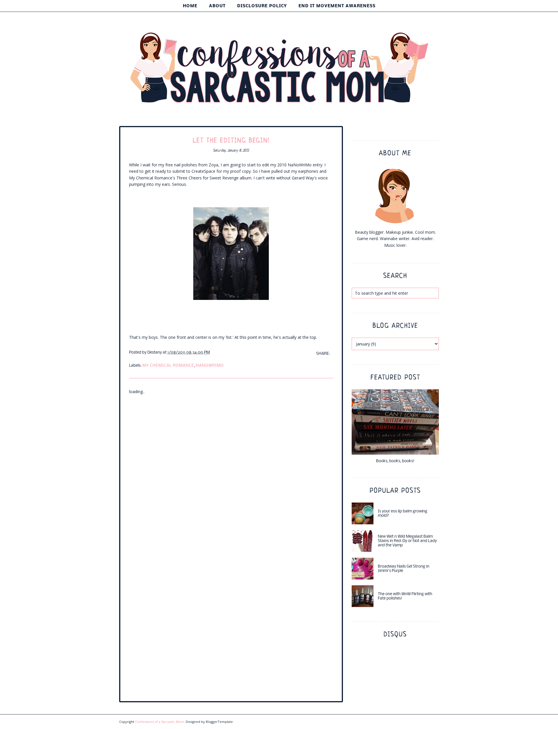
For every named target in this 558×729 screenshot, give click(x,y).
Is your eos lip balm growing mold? (402, 513)
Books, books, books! (395, 461)
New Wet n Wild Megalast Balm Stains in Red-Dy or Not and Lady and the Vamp (407, 541)
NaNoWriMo (210, 365)
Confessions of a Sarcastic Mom (159, 721)
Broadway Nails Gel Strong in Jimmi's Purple (403, 568)
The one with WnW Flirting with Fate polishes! (405, 596)
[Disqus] (231, 467)
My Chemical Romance (168, 365)
